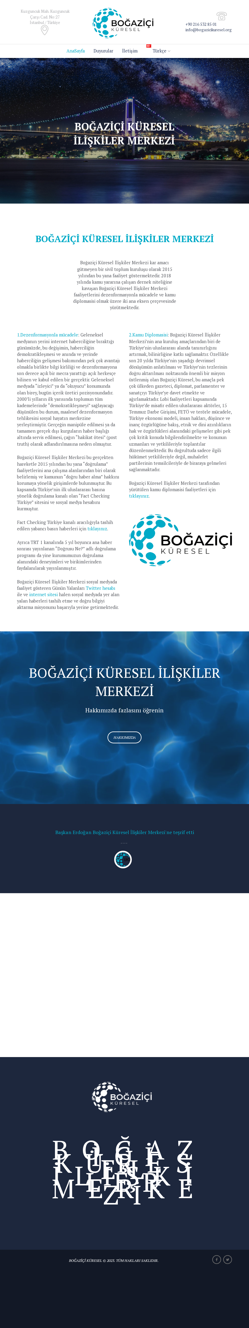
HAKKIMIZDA (125, 737)
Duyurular (103, 51)
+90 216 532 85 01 (201, 24)
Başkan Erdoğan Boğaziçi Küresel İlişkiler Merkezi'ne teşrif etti (124, 832)
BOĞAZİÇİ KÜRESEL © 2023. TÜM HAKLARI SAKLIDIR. (114, 1260)
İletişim (130, 51)
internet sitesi (43, 594)
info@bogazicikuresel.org (209, 29)
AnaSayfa (76, 51)
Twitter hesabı (100, 588)
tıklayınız (97, 529)
